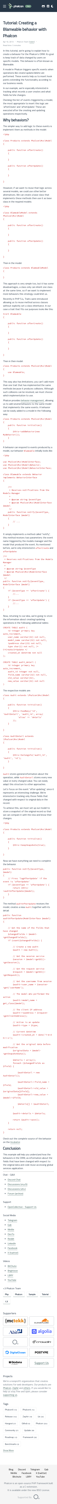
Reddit (11, 1239)
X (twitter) (13, 1252)
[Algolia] (41, 1331)
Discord (22, 1469)
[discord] (48, 6)
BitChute (12, 1266)
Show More (8, 1450)
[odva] (15, 1341)
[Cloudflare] (41, 1320)
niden (31, 41)
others (26, 1388)
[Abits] (15, 1331)
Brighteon (13, 1270)
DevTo (11, 1234)
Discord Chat (14, 1179)
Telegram (12, 1220)
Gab (10, 1225)
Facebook (12, 1248)
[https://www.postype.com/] (41, 1352)
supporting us (10, 1395)
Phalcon (7, 1388)
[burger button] (4, 6)
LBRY (10, 1275)
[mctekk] (15, 1320)
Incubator (15, 1142)
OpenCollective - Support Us (22, 1207)
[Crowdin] (41, 1341)
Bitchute (16, 1476)
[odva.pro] (36, 1497)
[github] (43, 6)
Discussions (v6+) (17, 1189)
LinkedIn (12, 1243)
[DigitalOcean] (15, 1352)
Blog (11, 1469)
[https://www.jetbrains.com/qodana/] (15, 1362)
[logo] (16, 6)
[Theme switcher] (52, 6)
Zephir (15, 1388)
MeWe (11, 1229)
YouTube (12, 1280)
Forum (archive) (15, 1193)
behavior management (32, 400)
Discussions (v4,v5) (17, 1184)
